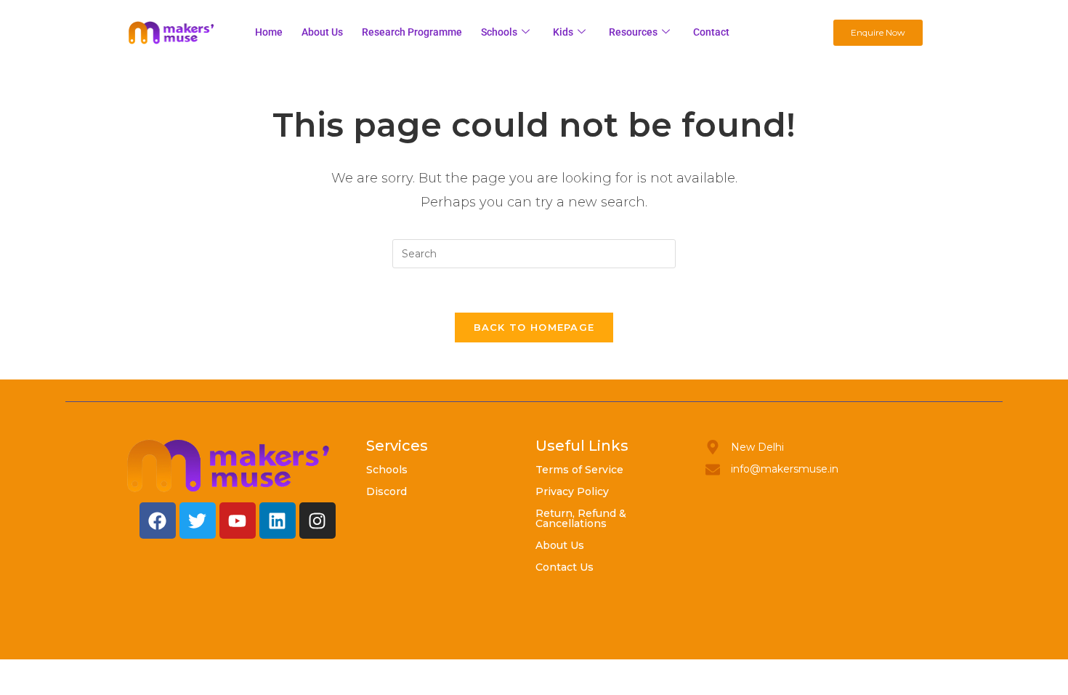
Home (269, 32)
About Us (559, 545)
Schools (499, 32)
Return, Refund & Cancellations (580, 518)
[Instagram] (317, 520)
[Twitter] (197, 520)
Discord (386, 491)
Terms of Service (579, 469)
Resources (633, 32)
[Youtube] (237, 520)
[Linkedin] (277, 520)
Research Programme (412, 32)
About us (322, 32)
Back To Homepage (534, 327)
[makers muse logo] (229, 465)
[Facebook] (157, 520)
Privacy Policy (572, 491)
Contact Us (564, 567)
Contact (711, 32)
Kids (563, 32)
